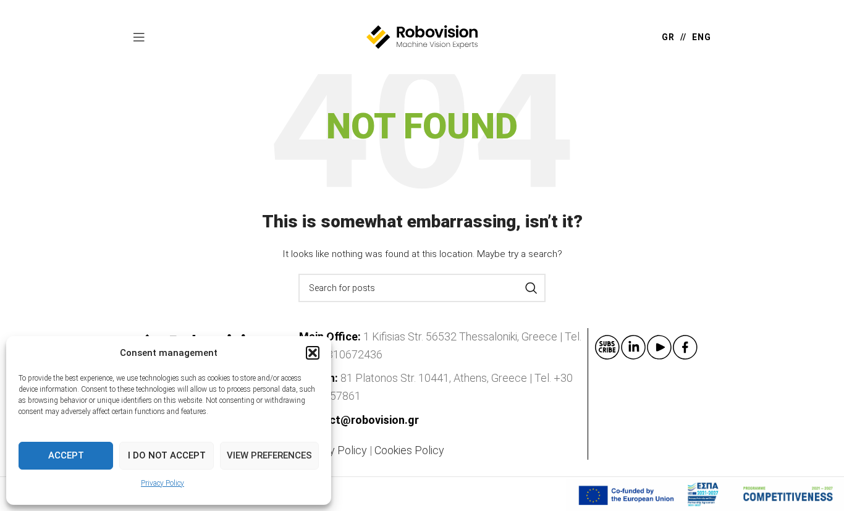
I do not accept (167, 455)
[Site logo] (422, 36)
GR (668, 37)
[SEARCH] (531, 288)
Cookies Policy (409, 450)
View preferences (269, 455)
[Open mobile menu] (139, 37)
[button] (312, 353)
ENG (701, 37)
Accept (66, 455)
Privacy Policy (162, 483)
